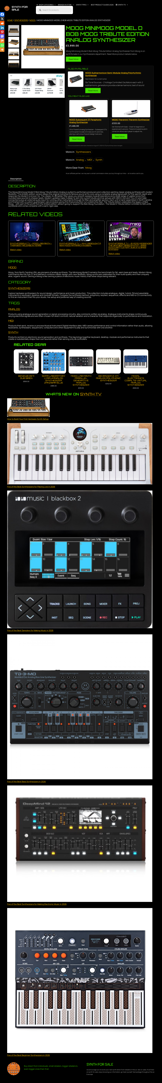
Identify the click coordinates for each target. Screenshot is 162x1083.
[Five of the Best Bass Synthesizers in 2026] (79, 707)
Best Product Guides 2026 (102, 5)
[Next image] (62, 47)
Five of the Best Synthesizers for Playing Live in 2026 (31, 486)
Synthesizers (21, 20)
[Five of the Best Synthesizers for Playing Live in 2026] (79, 454)
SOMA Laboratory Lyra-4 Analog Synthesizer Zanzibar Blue (53, 379)
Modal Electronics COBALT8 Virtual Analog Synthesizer (136, 380)
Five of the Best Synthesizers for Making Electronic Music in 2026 (37, 904)
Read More (73, 59)
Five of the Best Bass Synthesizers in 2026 (26, 781)
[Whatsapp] (2, 45)
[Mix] (2, 41)
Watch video (15, 250)
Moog (32, 20)
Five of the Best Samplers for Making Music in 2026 (30, 630)
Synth (99, 159)
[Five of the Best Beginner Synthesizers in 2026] (79, 981)
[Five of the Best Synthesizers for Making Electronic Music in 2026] (79, 844)
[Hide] (1, 54)
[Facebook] (2, 14)
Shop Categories (46, 5)
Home (10, 20)
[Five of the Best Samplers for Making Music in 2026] (79, 560)
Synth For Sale (20, 8)
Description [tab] (15, 178)
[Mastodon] (2, 36)
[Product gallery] (43, 46)
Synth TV (90, 394)
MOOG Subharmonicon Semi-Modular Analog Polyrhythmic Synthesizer (113, 74)
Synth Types (81, 5)
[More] (2, 49)
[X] (2, 19)
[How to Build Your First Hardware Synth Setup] (28, 408)
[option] (13, 42)
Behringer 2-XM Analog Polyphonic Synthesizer (108, 378)
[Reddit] (2, 23)
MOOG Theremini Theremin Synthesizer (131, 119)
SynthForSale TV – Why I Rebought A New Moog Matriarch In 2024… (80, 244)
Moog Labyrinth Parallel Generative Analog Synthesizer (81, 380)
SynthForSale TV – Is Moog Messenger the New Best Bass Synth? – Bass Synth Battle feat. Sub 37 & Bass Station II (130, 246)
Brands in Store (65, 5)
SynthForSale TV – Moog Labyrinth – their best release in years (31, 244)
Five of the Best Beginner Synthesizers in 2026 (28, 1055)
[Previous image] (24, 47)
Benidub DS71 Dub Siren (26, 377)
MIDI (89, 159)
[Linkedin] (2, 27)
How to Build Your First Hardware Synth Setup (28, 419)
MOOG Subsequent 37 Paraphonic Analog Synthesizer (85, 121)
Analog (80, 159)
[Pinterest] (2, 32)
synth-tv (122, 5)
